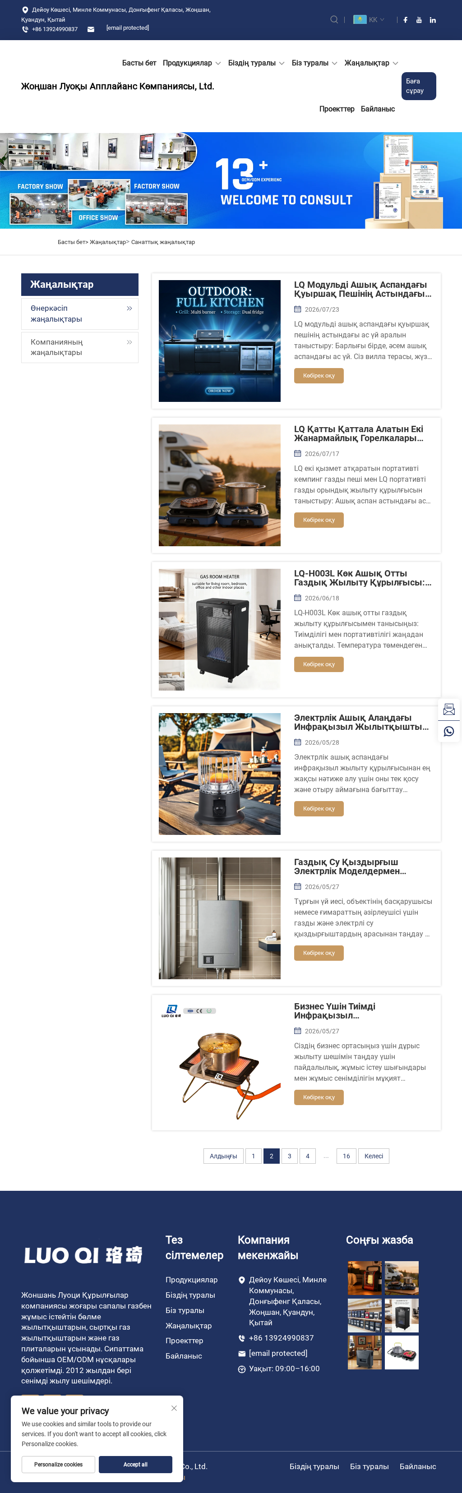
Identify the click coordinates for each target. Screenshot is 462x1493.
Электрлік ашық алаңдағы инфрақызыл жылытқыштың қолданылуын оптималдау (361, 722)
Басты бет (139, 63)
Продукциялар (187, 63)
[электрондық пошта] (449, 709)
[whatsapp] (449, 731)
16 (346, 1156)
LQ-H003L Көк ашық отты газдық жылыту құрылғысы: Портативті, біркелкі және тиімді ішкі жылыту (359, 578)
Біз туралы (310, 63)
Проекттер (337, 109)
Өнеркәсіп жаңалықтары (56, 313)
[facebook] (405, 20)
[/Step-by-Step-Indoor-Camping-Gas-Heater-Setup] (365, 1352)
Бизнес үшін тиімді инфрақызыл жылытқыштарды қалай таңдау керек (350, 1011)
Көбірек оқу (319, 375)
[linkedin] (432, 20)
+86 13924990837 (54, 29)
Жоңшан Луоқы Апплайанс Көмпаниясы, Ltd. (50, 86)
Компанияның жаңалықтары (57, 347)
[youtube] (419, 20)
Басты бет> (74, 242)
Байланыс (378, 109)
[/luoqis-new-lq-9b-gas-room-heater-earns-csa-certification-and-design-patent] (365, 1277)
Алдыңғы (223, 1156)
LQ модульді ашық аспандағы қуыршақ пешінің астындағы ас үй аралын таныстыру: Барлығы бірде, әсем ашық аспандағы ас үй (360, 289)
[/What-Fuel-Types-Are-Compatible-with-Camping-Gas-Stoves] (402, 1352)
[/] (84, 1254)
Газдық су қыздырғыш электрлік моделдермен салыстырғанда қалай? (347, 866)
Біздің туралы (252, 63)
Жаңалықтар (367, 63)
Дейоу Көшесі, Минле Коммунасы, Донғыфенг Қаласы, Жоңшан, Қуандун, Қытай (116, 14)
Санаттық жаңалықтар (163, 242)
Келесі (374, 1156)
